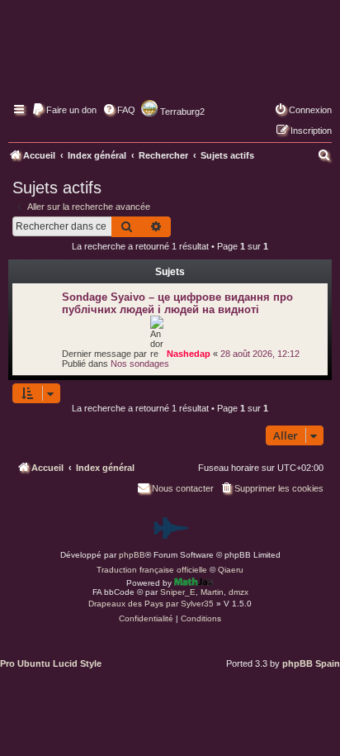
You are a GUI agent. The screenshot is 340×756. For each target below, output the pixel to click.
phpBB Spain (311, 663)
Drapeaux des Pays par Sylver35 (151, 603)
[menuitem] (64, 110)
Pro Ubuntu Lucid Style (51, 663)
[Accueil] (170, 62)
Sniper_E (178, 592)
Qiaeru (230, 569)
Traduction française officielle (152, 569)
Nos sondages (140, 363)
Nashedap (188, 354)
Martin (212, 592)
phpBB (132, 554)
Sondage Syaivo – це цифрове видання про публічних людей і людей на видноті (177, 303)
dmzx (238, 592)
